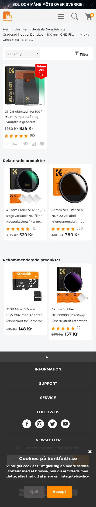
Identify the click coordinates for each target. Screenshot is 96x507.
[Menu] (61, 17)
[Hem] (7, 16)
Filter (84, 54)
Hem (6, 29)
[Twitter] (52, 423)
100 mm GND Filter (61, 34)
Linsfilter (20, 29)
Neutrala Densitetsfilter (49, 29)
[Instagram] (39, 423)
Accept (59, 492)
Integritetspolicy (75, 476)
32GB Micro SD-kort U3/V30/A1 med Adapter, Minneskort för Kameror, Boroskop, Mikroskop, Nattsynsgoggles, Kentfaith (24, 316)
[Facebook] (26, 423)
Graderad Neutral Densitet (23, 34)
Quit (34, 492)
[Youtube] (65, 423)
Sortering (15, 54)
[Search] (75, 17)
